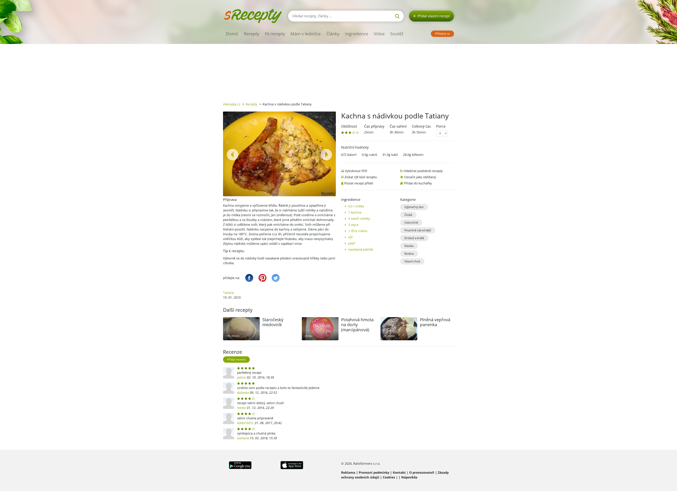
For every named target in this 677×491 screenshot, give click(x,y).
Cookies (389, 477)
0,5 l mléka (356, 206)
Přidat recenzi (236, 359)
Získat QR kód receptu (360, 177)
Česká (408, 215)
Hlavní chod (412, 261)
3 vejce (353, 225)
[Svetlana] (228, 433)
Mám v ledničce (306, 34)
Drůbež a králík (414, 238)
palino (241, 377)
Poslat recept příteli (358, 183)
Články (332, 34)
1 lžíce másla (357, 231)
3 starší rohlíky (359, 218)
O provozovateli (421, 472)
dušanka (243, 392)
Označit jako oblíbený (420, 177)
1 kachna (354, 212)
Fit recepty (275, 34)
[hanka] (228, 403)
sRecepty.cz (231, 104)
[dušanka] (228, 388)
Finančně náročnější (417, 230)
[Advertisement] (338, 70)
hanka (241, 408)
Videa (379, 34)
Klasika (409, 246)
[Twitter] (276, 278)
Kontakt (399, 472)
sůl (350, 237)
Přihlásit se (442, 34)
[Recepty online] (253, 15)
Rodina (409, 254)
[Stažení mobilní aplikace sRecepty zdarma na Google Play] (240, 465)
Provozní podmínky (374, 472)
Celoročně (411, 222)
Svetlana (243, 438)
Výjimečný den (414, 207)
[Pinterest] (262, 278)
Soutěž (396, 34)
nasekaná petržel (360, 249)
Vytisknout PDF (356, 171)
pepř (351, 243)
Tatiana (228, 293)
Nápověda (409, 477)
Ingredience (356, 34)
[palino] (228, 373)
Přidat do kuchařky (418, 183)
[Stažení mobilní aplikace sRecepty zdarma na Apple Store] (291, 465)
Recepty (251, 34)
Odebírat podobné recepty (423, 171)
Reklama (348, 472)
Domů (232, 34)
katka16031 (245, 423)
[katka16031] (228, 418)
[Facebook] (249, 278)
